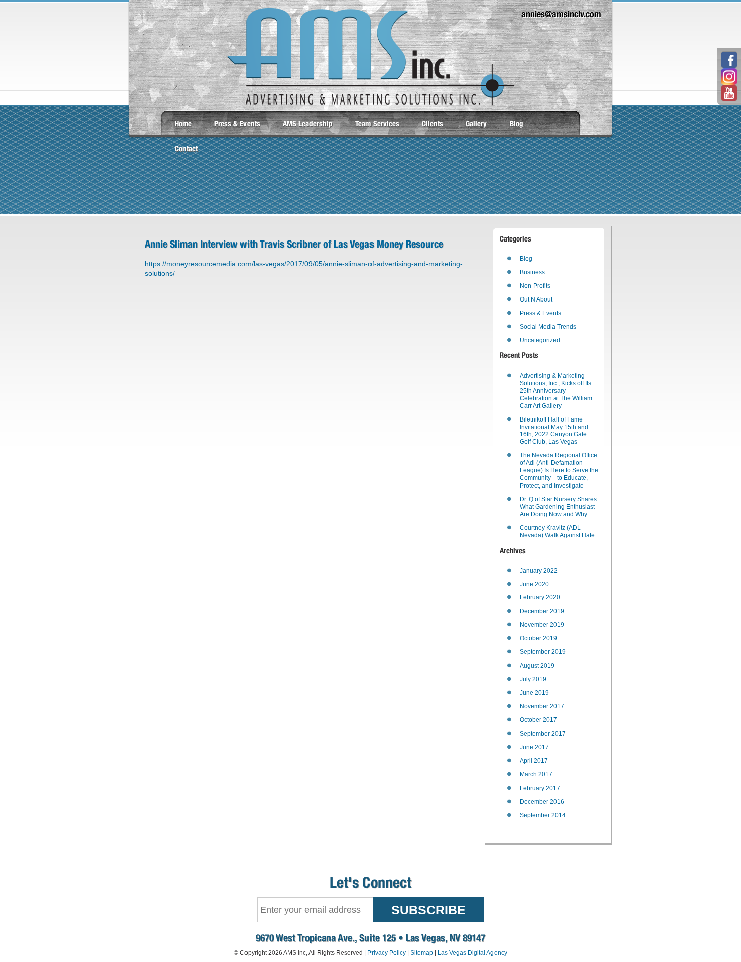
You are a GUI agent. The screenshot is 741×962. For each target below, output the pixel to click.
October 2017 (538, 720)
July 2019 (533, 679)
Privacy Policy (386, 953)
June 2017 (534, 747)
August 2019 (537, 666)
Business (532, 272)
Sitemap (421, 953)
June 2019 (534, 693)
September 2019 (543, 652)
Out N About (536, 299)
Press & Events (237, 123)
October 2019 (538, 638)
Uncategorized (540, 340)
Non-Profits (535, 286)
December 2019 (542, 611)
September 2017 (543, 734)
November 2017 (542, 706)
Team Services (377, 123)
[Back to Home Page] (370, 103)
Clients (432, 123)
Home (183, 123)
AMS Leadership (308, 123)
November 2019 (542, 625)
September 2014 (543, 815)
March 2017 (536, 774)
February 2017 (540, 788)
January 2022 (539, 571)
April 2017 (534, 761)
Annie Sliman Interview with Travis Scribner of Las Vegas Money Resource (294, 244)
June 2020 (534, 584)
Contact (186, 148)
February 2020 (540, 597)
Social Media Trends (548, 327)
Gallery (476, 123)
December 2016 (542, 802)
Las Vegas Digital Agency (472, 953)
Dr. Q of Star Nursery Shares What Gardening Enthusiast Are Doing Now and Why (558, 506)
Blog (516, 123)
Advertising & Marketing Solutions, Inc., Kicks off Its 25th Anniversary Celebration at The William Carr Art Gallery (556, 391)
